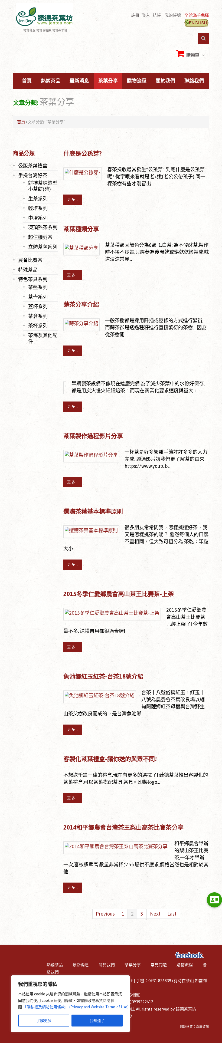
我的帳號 (173, 15)
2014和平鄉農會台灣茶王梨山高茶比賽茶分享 (123, 827)
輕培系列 (38, 208)
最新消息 (79, 81)
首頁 (27, 81)
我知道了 (97, 1020)
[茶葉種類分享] (81, 248)
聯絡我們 (194, 81)
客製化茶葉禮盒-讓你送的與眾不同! (110, 758)
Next (155, 914)
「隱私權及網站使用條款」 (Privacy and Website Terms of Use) (76, 1007)
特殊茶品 (28, 269)
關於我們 (165, 81)
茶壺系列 (38, 297)
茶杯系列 (38, 325)
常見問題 (159, 964)
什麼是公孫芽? (82, 153)
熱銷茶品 (50, 81)
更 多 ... (72, 200)
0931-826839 (159, 980)
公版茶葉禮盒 (32, 165)
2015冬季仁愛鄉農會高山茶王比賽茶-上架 (118, 593)
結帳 (157, 15)
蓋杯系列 (38, 306)
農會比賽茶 (30, 260)
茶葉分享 (108, 81)
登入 (146, 15)
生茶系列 (38, 198)
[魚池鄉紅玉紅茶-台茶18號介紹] (100, 695)
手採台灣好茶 (32, 175)
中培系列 (38, 218)
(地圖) (135, 994)
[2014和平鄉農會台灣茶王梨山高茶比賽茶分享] (116, 846)
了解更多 (43, 1020)
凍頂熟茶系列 (42, 227)
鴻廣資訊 (202, 1027)
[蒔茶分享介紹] (81, 323)
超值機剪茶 (40, 237)
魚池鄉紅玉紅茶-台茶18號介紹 (103, 676)
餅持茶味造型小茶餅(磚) (42, 186)
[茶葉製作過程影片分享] (91, 455)
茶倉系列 (38, 316)
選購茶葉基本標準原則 (93, 511)
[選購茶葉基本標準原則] (91, 530)
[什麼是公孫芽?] (82, 172)
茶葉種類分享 (81, 228)
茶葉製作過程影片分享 (93, 435)
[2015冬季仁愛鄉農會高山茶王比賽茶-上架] (112, 613)
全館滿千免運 (197, 15)
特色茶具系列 (32, 279)
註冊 (135, 15)
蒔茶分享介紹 (81, 304)
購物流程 (136, 81)
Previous (105, 914)
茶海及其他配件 (42, 338)
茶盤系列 (38, 287)
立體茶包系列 (42, 247)
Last (172, 914)
